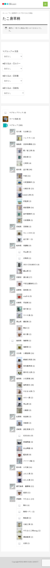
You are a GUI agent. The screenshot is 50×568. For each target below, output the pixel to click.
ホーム (5, 13)
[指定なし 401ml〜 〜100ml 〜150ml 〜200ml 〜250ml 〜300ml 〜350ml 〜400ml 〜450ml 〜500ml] (12, 81)
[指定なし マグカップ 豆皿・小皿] (12, 56)
